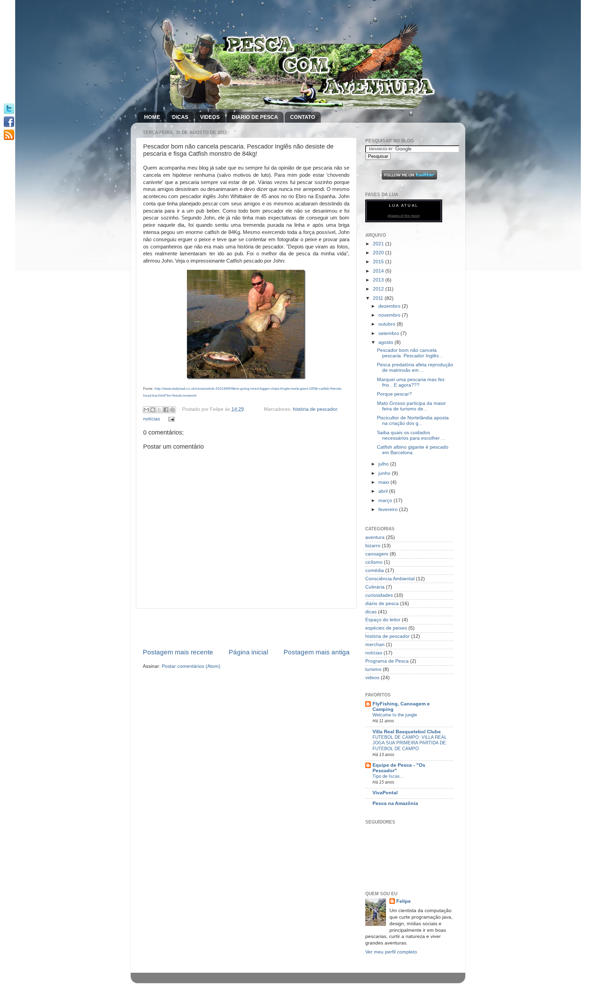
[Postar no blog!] (152, 409)
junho (385, 473)
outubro (387, 324)
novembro (390, 315)
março (386, 500)
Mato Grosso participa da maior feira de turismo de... (411, 406)
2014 (379, 271)
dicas (371, 611)
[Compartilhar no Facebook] (165, 409)
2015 (379, 261)
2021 (379, 243)
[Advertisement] (246, 628)
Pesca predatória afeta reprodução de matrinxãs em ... (415, 367)
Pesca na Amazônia (395, 803)
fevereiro (388, 509)
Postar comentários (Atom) (191, 666)
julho (384, 464)
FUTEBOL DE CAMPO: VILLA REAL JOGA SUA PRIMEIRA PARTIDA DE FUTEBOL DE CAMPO (409, 743)
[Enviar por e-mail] (146, 409)
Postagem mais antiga (317, 652)
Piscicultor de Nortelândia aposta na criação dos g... (413, 420)
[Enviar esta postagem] (170, 418)
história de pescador (315, 409)
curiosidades (379, 595)
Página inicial (248, 652)
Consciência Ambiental (390, 578)
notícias (151, 418)
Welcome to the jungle (394, 714)
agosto (386, 342)
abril (383, 491)
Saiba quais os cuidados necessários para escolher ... (411, 435)
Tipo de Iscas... (388, 776)
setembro (389, 333)
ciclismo (374, 562)
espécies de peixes (386, 628)
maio (384, 482)
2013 (379, 280)
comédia (374, 570)
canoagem (376, 554)
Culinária (375, 587)
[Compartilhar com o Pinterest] (172, 409)
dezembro (390, 306)
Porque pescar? (394, 394)
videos (372, 677)
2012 (379, 289)
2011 (379, 298)
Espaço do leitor (382, 619)
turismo (373, 669)
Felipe (403, 901)
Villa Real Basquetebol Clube (406, 731)
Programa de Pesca (387, 661)
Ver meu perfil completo (391, 952)
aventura (375, 537)
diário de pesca (382, 603)
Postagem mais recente (178, 652)
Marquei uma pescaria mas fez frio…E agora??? (411, 382)
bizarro (372, 545)
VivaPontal (385, 792)
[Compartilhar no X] (159, 409)
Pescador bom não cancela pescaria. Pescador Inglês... (410, 353)
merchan (375, 644)
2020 (379, 252)
